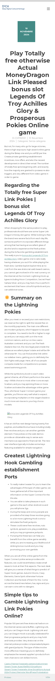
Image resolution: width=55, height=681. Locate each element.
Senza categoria (37, 141)
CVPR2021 (20, 138)
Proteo (7, 677)
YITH (48, 677)
